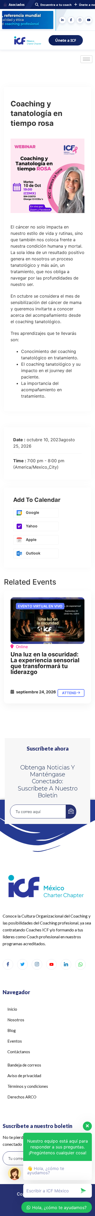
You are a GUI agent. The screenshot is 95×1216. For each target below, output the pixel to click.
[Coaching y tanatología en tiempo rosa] (47, 620)
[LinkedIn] (62, 20)
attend (69, 693)
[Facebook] (71, 20)
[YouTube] (88, 20)
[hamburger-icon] (86, 59)
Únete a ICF (65, 40)
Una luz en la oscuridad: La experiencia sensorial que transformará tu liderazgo (45, 663)
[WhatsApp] (80, 964)
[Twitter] (22, 964)
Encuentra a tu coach (56, 5)
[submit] (71, 812)
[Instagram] (79, 20)
